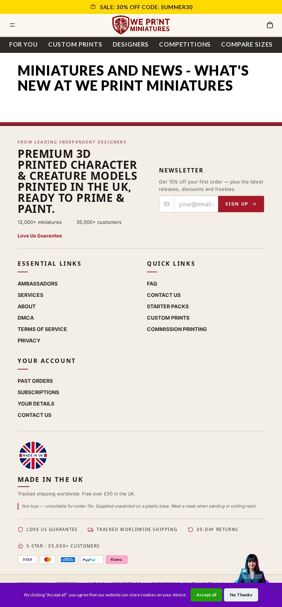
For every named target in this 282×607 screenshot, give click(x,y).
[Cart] (270, 25)
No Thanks (241, 594)
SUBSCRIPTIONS (38, 392)
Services (30, 295)
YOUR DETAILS (36, 403)
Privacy (29, 340)
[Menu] (12, 25)
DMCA (26, 318)
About (27, 306)
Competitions (185, 44)
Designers (131, 44)
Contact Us (164, 295)
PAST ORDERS (35, 381)
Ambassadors (38, 283)
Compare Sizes (247, 44)
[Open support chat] (251, 575)
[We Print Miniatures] (141, 24)
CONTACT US (34, 415)
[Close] (276, 588)
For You (23, 44)
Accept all (206, 594)
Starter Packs (168, 306)
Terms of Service (42, 329)
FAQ (152, 283)
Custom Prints (75, 44)
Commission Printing (177, 329)
